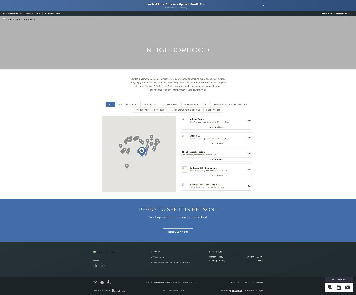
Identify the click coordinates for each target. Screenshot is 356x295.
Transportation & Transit (150, 110)
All (110, 104)
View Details (217, 127)
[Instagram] (102, 265)
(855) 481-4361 (54, 13)
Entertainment (170, 104)
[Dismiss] (263, 5)
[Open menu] (350, 21)
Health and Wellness (195, 104)
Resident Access (344, 14)
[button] (124, 150)
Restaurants (213, 110)
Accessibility (235, 282)
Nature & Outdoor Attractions (230, 104)
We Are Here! (339, 279)
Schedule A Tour (178, 232)
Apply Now (327, 14)
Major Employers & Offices (185, 110)
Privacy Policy (248, 282)
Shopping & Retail (128, 104)
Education (149, 104)
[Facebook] (95, 265)
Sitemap (259, 282)
